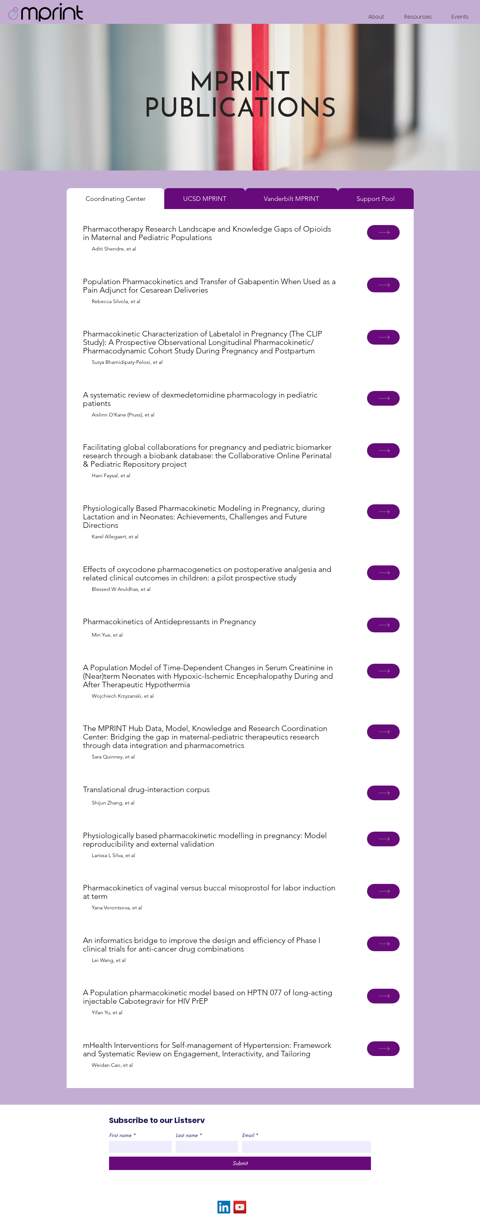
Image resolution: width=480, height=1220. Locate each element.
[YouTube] (239, 1207)
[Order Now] (383, 285)
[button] (413, 17)
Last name (189, 1135)
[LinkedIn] (223, 1207)
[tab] (115, 198)
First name (122, 1135)
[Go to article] (383, 232)
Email (250, 1135)
